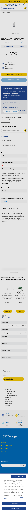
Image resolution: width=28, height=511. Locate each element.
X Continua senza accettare (18, 476)
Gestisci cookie (15, 508)
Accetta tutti (15, 503)
